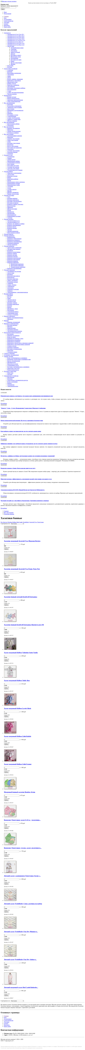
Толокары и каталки (13, 289)
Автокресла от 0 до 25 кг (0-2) (15, 37)
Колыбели (10, 250)
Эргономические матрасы (14, 331)
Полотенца (10, 125)
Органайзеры (14, 58)
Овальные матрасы (12, 329)
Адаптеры (13, 49)
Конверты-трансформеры (14, 241)
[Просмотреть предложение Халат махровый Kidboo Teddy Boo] (10, 677)
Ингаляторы (10, 377)
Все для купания (8, 134)
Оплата (6, 24)
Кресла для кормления (13, 361)
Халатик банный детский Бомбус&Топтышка (20, 597)
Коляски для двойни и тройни (15, 223)
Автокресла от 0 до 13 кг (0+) (15, 34)
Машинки (10, 207)
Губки (9, 141)
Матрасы (9, 326)
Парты (9, 180)
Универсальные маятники (18, 267)
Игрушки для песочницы (14, 201)
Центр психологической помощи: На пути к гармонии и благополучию (22, 420)
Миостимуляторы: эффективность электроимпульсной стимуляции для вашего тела (26, 479)
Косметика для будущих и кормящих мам (19, 359)
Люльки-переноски (12, 231)
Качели (9, 307)
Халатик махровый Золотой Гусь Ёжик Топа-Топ (22, 569)
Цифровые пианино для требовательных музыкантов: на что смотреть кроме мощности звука (29, 443)
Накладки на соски (12, 364)
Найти (2, 9)
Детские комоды (8, 234)
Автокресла (7, 33)
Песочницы (10, 310)
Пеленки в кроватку (13, 347)
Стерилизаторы (11, 116)
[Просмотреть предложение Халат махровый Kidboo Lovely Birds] (10, 705)
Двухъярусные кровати (13, 249)
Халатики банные (12, 152)
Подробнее (4, 403)
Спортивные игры (12, 313)
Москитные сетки (16, 56)
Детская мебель (8, 171)
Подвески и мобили (13, 132)
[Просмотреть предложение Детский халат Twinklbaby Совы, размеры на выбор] (10, 900)
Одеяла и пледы (11, 346)
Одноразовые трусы (13, 365)
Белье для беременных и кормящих (17, 358)
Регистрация (7, 13)
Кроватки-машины (12, 261)
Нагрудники (10, 109)
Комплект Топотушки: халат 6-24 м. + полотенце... (22, 820)
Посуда (9, 112)
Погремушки (11, 213)
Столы (9, 188)
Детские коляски (8, 219)
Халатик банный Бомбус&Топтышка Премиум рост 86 (24, 625)
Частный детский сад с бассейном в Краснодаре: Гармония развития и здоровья (25, 500)
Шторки (13, 64)
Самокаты (10, 283)
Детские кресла (11, 299)
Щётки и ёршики (12, 121)
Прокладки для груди (13, 368)
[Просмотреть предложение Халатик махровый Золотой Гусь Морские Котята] (10, 538)
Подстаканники (11, 89)
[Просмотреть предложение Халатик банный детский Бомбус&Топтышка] (10, 593)
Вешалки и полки (12, 176)
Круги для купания (12, 146)
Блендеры (10, 104)
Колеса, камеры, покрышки (15, 79)
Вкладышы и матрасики (14, 73)
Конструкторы (11, 206)
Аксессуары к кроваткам (14, 247)
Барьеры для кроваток (13, 128)
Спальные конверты (13, 243)
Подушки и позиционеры (14, 349)
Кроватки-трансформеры (14, 268)
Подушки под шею (16, 59)
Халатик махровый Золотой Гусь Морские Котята (22, 541)
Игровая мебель (8, 293)
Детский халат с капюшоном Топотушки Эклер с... (22, 876)
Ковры (9, 177)
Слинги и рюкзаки (9, 353)
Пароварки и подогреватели (15, 110)
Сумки (9, 91)
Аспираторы (10, 156)
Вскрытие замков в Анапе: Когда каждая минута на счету (18, 468)
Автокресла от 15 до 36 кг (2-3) (16, 40)
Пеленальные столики (13, 183)
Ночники (10, 378)
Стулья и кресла (11, 189)
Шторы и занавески (13, 192)
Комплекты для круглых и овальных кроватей (20, 343)
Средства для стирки (13, 168)
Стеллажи (10, 186)
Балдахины (10, 334)
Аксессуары (10, 46)
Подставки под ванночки (14, 147)
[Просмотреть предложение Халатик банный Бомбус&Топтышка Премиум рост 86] (10, 621)
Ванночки (10, 137)
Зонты (9, 77)
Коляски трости (11, 226)
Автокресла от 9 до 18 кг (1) (15, 41)
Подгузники (10, 164)
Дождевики (14, 50)
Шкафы (9, 191)
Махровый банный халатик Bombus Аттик (19, 792)
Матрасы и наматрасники (11, 323)
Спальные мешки (12, 352)
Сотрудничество (8, 21)
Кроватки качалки (12, 256)
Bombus (10, 522)
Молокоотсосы (11, 362)
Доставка (6, 22)
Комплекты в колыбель (13, 340)
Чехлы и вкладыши (16, 62)
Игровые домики (12, 302)
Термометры (10, 384)
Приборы (10, 113)
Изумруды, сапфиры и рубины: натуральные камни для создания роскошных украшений (28, 456)
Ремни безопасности (13, 370)
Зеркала (13, 53)
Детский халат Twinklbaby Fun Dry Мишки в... (21, 931)
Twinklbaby (26, 522)
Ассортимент (8, 19)
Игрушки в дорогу (16, 55)
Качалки (9, 305)
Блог (5, 18)
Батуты (9, 296)
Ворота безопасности (13, 98)
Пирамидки (10, 211)
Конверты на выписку (13, 240)
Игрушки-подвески (12, 203)
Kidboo (14, 522)
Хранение (10, 153)
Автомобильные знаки (17, 47)
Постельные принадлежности (12, 332)
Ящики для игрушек (13, 194)
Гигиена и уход (8, 155)
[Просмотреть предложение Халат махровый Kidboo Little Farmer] (10, 761)
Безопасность (8, 95)
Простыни (10, 350)
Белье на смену (11, 337)
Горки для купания (12, 140)
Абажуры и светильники (14, 173)
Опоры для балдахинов (14, 131)
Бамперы (9, 71)
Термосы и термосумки (14, 119)
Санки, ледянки (11, 285)
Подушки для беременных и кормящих (18, 367)
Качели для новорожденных (15, 317)
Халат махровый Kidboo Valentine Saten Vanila (21, 652)
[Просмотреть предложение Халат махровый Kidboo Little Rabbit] (10, 733)
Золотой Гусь (33, 522)
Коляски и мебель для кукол (15, 204)
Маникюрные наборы (13, 161)
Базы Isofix (10, 65)
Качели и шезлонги (9, 316)
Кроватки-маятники (13, 262)
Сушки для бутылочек (13, 118)
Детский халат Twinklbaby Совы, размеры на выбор (23, 904)
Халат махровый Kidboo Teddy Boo (17, 680)
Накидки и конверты (13, 85)
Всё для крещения (9, 122)
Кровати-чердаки (12, 255)
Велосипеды (10, 277)
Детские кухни (11, 301)
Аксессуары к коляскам (10, 68)
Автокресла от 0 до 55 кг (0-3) (15, 39)
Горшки (9, 158)
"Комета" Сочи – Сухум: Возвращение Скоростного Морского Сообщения (23, 408)
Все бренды (4, 522)
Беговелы (10, 274)
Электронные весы (12, 386)
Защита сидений (15, 52)
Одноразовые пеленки (13, 162)
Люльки (9, 229)
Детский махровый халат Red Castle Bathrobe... (21, 987)
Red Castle (19, 522)
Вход (5, 12)
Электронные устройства (11, 376)
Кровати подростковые (13, 252)
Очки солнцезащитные (13, 101)
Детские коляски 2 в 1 (13, 220)
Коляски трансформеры (14, 225)
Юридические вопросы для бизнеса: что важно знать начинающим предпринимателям (27, 396)
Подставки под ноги (13, 165)
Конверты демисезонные (14, 238)
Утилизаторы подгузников (14, 170)
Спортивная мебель (12, 311)
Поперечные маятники (17, 264)
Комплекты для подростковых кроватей (18, 344)
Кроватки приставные (13, 259)
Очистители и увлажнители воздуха (17, 380)
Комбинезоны (11, 237)
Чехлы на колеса (12, 94)
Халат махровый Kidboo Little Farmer (17, 764)
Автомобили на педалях (14, 271)
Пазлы (9, 210)
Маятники (10, 129)
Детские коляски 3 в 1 (13, 222)
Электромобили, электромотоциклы (17, 292)
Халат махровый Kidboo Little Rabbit (17, 736)
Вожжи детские (11, 97)
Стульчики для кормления (11, 355)
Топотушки (40, 522)
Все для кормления (9, 103)
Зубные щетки (11, 159)
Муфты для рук (11, 83)
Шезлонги (10, 319)
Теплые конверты (12, 244)
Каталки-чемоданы (12, 279)
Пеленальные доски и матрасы (16, 182)
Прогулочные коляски (13, 232)
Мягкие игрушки (12, 209)
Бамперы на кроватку (13, 335)
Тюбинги (10, 291)
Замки (9, 76)
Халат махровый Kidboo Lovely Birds (17, 708)
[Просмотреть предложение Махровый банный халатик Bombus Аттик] (10, 789)
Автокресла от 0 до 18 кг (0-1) (15, 36)
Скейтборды (10, 286)
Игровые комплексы (13, 200)
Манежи (6, 320)
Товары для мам (8, 356)
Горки (9, 298)
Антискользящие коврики (14, 135)
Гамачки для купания (13, 138)
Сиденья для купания (13, 150)
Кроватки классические (14, 258)
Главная (6, 16)
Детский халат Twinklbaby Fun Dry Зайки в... (20, 959)
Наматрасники (11, 328)
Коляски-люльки (12, 228)
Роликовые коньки (12, 282)
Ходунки (9, 374)
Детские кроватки (9, 246)
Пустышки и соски (12, 115)
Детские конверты (9, 235)
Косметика (10, 144)
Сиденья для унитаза (13, 167)
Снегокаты (10, 288)
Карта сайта (7, 27)
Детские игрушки (9, 195)
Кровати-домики (12, 253)
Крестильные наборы (13, 124)
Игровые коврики (12, 198)
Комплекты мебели (12, 179)
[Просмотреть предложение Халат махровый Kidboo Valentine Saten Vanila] (10, 649)
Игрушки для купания (13, 143)
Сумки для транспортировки (15, 92)
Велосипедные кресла (13, 276)
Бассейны (10, 295)
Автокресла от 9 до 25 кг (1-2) (15, 43)
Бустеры (9, 67)
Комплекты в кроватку (13, 341)
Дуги (8, 197)
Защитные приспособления (15, 100)
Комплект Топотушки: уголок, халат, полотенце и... (23, 848)
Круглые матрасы (12, 325)
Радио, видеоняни (12, 381)
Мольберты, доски (12, 308)
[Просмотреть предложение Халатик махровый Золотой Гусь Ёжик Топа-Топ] (10, 565)
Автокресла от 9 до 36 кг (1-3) (15, 44)
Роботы (9, 383)
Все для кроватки (9, 126)
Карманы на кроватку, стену (15, 338)
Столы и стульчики (12, 314)
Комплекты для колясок (14, 80)
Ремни (12, 61)
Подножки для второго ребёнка (16, 88)
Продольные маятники (17, 265)
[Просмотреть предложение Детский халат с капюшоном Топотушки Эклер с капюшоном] (10, 872)
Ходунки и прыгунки (10, 371)
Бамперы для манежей (13, 322)
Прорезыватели (11, 214)
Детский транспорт (9, 270)
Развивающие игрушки (14, 216)
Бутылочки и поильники (14, 106)
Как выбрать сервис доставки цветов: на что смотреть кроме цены (21, 431)
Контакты (7, 25)
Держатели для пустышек (14, 107)
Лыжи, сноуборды (12, 280)
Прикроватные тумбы (13, 185)
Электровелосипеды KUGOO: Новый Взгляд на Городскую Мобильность (22, 490)
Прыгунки (10, 373)
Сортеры (9, 217)
